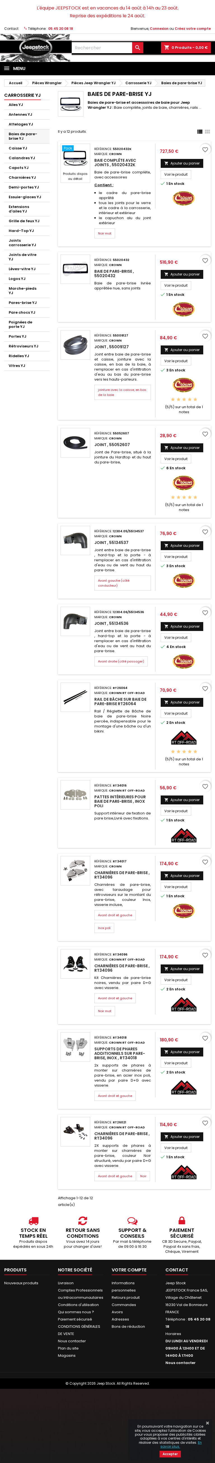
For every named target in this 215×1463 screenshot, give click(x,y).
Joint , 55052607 (112, 445)
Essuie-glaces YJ (25, 197)
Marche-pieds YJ (22, 291)
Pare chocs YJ (22, 312)
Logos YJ (17, 278)
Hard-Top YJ (21, 230)
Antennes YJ (20, 114)
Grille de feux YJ (24, 221)
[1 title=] (172, 399)
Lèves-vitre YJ (22, 269)
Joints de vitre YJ (22, 257)
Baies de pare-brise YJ (23, 136)
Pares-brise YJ (23, 302)
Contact (11, 28)
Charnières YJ (22, 177)
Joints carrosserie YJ (22, 243)
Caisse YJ (18, 148)
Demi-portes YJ (24, 187)
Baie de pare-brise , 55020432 (114, 274)
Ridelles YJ (19, 356)
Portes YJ (17, 336)
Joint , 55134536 (111, 623)
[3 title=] (184, 399)
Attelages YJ (21, 124)
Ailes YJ (16, 104)
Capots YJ (19, 167)
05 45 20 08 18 (60, 28)
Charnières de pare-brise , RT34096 (122, 875)
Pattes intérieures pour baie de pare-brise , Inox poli (120, 801)
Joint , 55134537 (111, 542)
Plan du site (68, 1348)
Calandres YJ (22, 158)
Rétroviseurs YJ (23, 346)
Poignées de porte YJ (20, 324)
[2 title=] (178, 399)
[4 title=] (189, 399)
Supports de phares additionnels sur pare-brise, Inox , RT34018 (119, 1053)
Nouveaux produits (21, 1283)
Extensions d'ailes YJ (19, 209)
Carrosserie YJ (22, 95)
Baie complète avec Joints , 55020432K (115, 163)
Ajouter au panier (182, 163)
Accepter (170, 1454)
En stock (176, 183)
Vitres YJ (17, 365)
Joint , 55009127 (111, 347)
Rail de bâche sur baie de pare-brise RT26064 (120, 702)
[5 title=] (195, 399)
